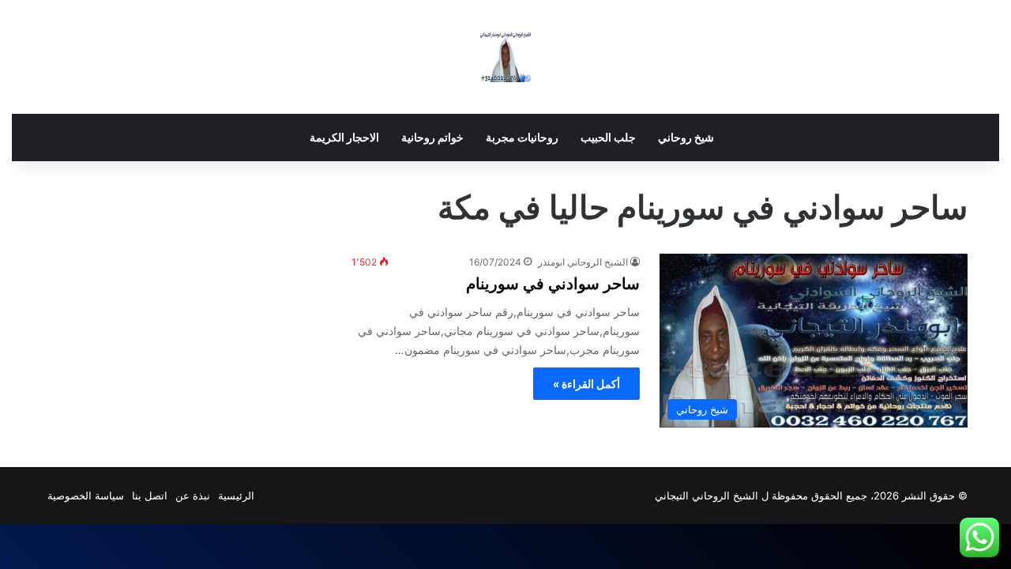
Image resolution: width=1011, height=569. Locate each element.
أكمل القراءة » (586, 383)
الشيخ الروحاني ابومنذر (583, 262)
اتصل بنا (149, 495)
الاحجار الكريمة (344, 137)
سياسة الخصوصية (85, 495)
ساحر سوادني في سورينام (553, 283)
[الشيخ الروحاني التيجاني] (505, 57)
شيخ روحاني (686, 137)
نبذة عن (192, 495)
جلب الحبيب (608, 137)
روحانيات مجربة (522, 137)
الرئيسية (236, 495)
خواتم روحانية (432, 137)
